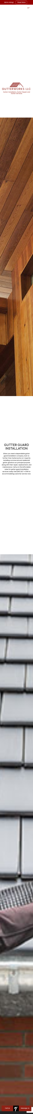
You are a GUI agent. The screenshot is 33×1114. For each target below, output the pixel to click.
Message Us (25, 1108)
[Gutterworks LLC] (16, 85)
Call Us (7, 1108)
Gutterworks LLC (16, 89)
